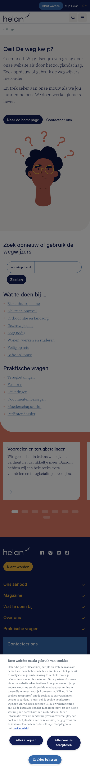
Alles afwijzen (26, 740)
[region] (45, 712)
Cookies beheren (45, 760)
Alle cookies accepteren (64, 742)
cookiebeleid (20, 728)
